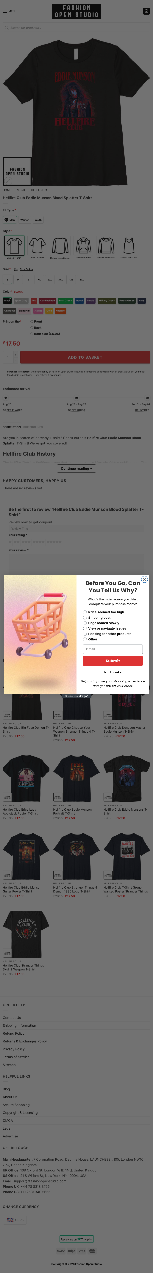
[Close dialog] (144, 579)
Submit (113, 660)
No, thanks (112, 672)
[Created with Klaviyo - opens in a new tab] (76, 696)
